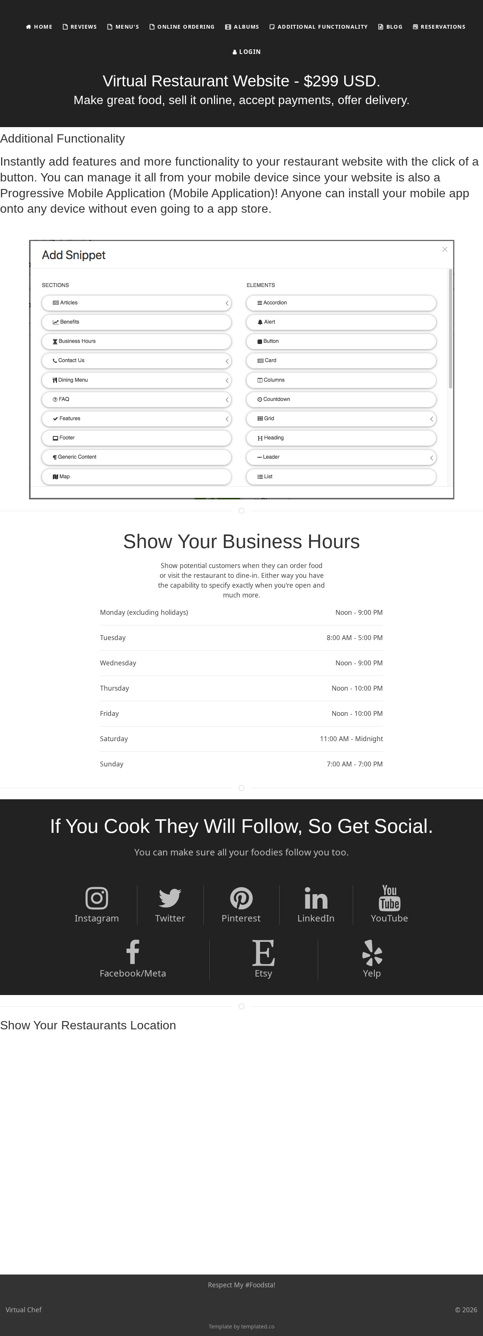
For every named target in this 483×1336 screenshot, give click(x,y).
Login (249, 52)
